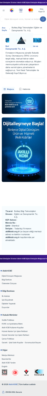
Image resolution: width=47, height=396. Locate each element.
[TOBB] (11, 10)
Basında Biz (6, 359)
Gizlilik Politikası (8, 320)
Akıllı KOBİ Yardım (9, 363)
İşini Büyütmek (7, 300)
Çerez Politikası (8, 339)
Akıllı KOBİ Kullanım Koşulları (13, 327)
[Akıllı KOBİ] (21, 10)
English (4, 366)
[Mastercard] (31, 10)
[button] (3, 10)
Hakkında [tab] (26, 89)
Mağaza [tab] (10, 89)
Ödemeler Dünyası (9, 283)
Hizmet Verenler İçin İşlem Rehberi (15, 335)
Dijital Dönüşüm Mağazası (12, 276)
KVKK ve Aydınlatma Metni (12, 324)
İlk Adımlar (6, 296)
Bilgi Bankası (7, 280)
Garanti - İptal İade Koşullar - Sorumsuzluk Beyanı (21, 342)
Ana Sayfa (4, 29)
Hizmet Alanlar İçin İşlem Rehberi (15, 331)
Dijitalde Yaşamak (9, 304)
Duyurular (5, 307)
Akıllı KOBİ (13, 384)
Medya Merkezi (8, 355)
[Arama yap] (43, 19)
